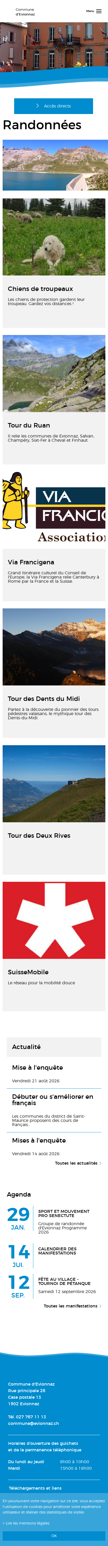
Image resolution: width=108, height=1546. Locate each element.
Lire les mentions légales (27, 1523)
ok (54, 1536)
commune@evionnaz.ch (33, 1423)
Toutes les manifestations (71, 1306)
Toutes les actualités (76, 1163)
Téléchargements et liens (35, 1488)
